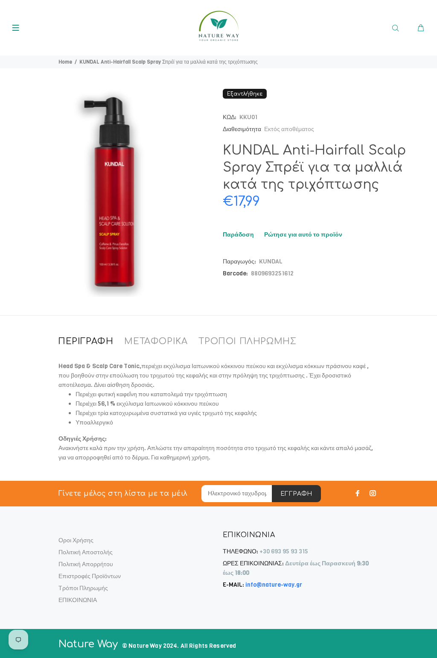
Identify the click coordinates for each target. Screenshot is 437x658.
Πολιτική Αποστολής (85, 552)
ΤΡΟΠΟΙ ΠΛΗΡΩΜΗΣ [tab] (247, 341)
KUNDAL (271, 261)
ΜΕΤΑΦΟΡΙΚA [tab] (155, 341)
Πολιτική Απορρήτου (85, 564)
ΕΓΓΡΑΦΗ (296, 494)
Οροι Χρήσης (75, 540)
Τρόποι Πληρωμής (83, 588)
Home (65, 61)
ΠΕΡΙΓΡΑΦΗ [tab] (85, 341)
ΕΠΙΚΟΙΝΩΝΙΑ (77, 600)
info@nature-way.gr (273, 585)
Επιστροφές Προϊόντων (89, 576)
